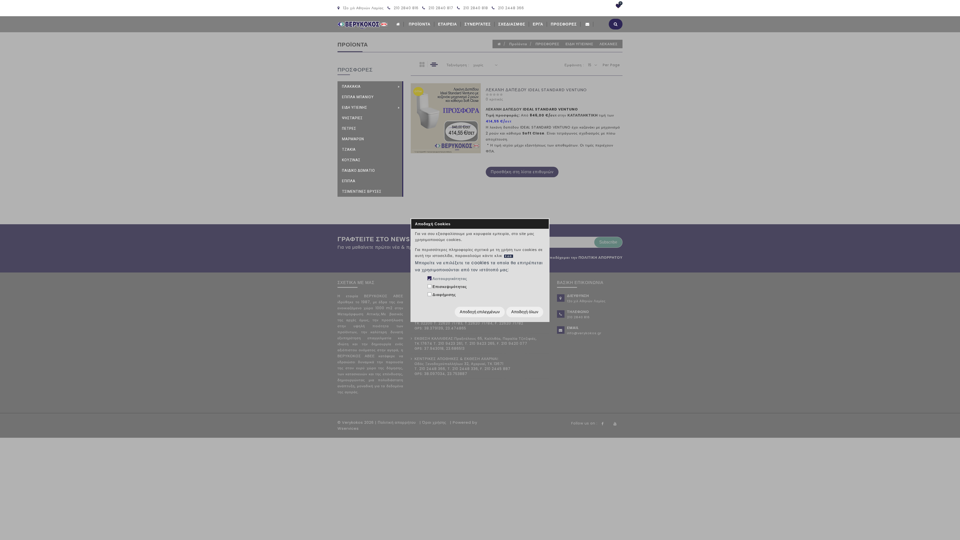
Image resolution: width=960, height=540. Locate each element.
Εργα (538, 24)
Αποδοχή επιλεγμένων (480, 312)
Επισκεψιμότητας (449, 286)
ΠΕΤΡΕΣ (349, 128)
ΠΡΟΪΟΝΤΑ (419, 24)
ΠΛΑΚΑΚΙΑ (351, 86)
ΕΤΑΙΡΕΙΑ (447, 24)
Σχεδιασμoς (511, 24)
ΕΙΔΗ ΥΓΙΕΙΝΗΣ (354, 108)
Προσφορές (564, 24)
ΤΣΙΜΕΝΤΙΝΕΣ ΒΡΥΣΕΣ (362, 192)
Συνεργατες (477, 24)
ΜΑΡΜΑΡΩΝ (353, 139)
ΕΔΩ (508, 256)
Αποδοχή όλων (524, 312)
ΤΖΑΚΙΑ (349, 150)
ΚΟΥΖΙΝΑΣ (351, 160)
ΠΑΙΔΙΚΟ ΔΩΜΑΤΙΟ (358, 170)
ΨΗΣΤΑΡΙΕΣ (352, 118)
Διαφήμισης (444, 294)
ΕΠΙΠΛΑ (349, 181)
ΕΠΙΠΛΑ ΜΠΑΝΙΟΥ (358, 97)
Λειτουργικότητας (449, 278)
